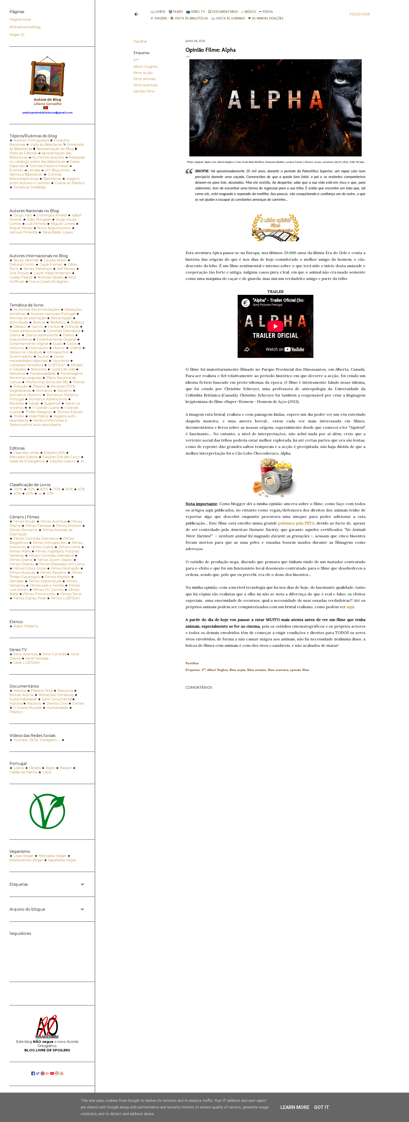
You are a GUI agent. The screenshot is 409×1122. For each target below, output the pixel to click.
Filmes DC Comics (48, 590)
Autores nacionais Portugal (53, 314)
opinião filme (144, 91)
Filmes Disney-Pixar (29, 598)
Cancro (37, 326)
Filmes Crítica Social (29, 568)
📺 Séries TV (195, 12)
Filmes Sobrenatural (45, 581)
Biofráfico (58, 322)
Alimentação (61, 318)
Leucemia (61, 361)
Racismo (64, 390)
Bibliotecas (52, 179)
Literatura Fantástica (26, 365)
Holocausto (38, 348)
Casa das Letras (26, 453)
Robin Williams (25, 626)
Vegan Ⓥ (16, 34)
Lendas (34, 170)
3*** (136, 60)
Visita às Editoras (23, 153)
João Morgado (39, 219)
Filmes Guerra (42, 547)
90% (31, 489)
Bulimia (39, 322)
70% (57, 489)
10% (50, 493)
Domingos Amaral (52, 215)
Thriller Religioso (38, 412)
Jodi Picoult (19, 273)
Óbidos (35, 768)
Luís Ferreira (36, 224)
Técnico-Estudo (70, 412)
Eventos (16, 170)
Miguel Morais (20, 228)
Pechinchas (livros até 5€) (47, 382)
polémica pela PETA (296, 523)
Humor (59, 348)
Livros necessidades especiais (36, 358)
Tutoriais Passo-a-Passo (48, 166)
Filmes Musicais (22, 572)
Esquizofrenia (20, 339)
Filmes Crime (69, 547)
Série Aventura (25, 654)
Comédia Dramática (63, 331)
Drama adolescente (42, 335)
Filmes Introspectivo (50, 543)
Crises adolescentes (25, 331)
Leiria (46, 772)
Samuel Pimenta (23, 232)
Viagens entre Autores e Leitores (44, 181)
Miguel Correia (63, 224)
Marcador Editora (23, 457)
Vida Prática (39, 416)
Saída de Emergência (27, 461)
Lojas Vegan (23, 856)
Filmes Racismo (53, 572)
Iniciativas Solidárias (29, 187)
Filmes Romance (23, 530)
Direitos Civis (56, 703)
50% (81, 489)
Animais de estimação (27, 318)
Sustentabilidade (23, 699)
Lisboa (18, 768)
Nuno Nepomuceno (54, 228)
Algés (50, 768)
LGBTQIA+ (57, 365)
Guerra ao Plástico (70, 183)
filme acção (143, 73)
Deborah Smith (22, 264)
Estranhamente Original (56, 339)
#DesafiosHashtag (24, 27)
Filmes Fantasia (38, 526)
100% (18, 489)
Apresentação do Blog (55, 149)
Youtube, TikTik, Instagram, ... (37, 740)
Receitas (16, 403)
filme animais (144, 79)
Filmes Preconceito (39, 594)
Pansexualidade (43, 373)
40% (17, 493)
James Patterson (37, 269)
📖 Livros (158, 12)
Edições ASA (54, 453)
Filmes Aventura (53, 521)
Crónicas (72, 326)
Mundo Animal (21, 695)
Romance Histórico (25, 395)
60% (69, 489)
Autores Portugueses (31, 140)
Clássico (20, 326)
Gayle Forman (51, 264)
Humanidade (57, 708)
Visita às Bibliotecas (46, 144)
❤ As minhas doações (266, 18)
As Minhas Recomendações (36, 309)
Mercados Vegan (53, 856)
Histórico (16, 348)
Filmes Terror (71, 594)
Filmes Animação (65, 568)
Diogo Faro (22, 215)
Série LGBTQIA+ (26, 663)
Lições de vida (63, 369)
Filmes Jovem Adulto (54, 560)
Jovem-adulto (20, 356)
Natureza (38, 369)
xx (82, 461)
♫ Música (248, 12)
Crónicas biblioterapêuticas (35, 176)
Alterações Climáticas (56, 695)
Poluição (20, 386)
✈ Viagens (159, 18)
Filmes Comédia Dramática (35, 538)
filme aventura (145, 85)
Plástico (39, 386)
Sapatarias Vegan (62, 860)
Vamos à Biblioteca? (26, 174)
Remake (16, 581)
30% (29, 493)
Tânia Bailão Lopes (57, 232)
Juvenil (43, 356)
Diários (68, 335)
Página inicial (20, 19)
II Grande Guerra (45, 408)
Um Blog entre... (58, 170)
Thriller (18, 416)
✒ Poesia (266, 12)
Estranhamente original (28, 344)
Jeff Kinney (66, 269)
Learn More (294, 1107)
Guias (57, 344)
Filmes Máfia (20, 551)
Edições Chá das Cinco (61, 457)
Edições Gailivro (63, 461)
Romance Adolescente (48, 399)
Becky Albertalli (26, 260)
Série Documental (57, 699)
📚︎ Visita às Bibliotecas (189, 18)
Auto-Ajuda (18, 322)
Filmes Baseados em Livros (61, 564)
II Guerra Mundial (27, 708)
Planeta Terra (42, 691)
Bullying (77, 322)
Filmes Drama (20, 560)
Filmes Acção (24, 521)
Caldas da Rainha (23, 772)
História (19, 691)
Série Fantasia (37, 658)
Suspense (52, 403)
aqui (350, 606)
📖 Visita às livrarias (228, 18)
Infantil (75, 348)
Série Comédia (55, 654)
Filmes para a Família (47, 585)
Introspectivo (58, 352)
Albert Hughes (145, 66)
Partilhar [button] (140, 41)
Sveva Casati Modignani (49, 281)
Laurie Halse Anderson (52, 273)
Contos (54, 326)
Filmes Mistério (68, 526)
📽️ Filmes (175, 12)
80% (44, 489)
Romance (44, 390)
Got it (321, 1107)
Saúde (34, 403)
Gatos (72, 344)
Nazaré (66, 768)
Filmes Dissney (21, 564)
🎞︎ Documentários (223, 12)
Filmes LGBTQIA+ (65, 598)
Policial (78, 382)
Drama (15, 335)
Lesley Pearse (21, 277)
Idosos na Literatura (25, 352)
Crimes (78, 703)
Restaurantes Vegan (26, 860)
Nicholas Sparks (50, 277)
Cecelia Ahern (55, 260)
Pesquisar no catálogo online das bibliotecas (47, 159)
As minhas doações (48, 157)
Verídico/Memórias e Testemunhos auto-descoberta (38, 422)
